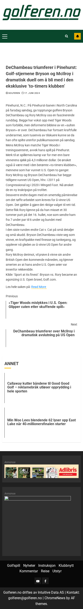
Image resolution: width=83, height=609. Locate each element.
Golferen (14, 93)
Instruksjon (47, 565)
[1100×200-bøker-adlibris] (41, 471)
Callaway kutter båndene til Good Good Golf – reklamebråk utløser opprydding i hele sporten (39, 387)
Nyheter (29, 565)
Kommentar (28, 571)
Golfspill (13, 565)
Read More (38, 287)
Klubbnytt (66, 565)
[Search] (66, 36)
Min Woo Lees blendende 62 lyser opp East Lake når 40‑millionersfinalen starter (41, 422)
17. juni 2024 (32, 93)
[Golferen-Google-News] (37, 523)
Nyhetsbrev (77, 36)
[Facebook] (45, 580)
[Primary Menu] (4, 36)
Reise (45, 571)
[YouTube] (38, 580)
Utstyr (57, 571)
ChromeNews (54, 598)
